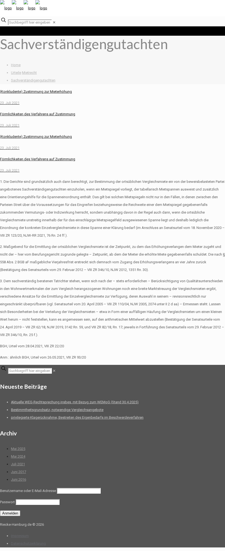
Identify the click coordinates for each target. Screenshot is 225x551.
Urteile (16, 73)
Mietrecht (29, 73)
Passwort (7, 502)
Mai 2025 (18, 449)
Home (16, 65)
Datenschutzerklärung (28, 543)
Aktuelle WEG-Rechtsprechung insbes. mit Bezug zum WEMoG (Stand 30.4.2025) (75, 402)
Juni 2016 (18, 479)
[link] (54, 22)
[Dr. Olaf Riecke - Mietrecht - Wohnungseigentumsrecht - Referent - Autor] (23, 8)
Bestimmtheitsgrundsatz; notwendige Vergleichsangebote (57, 410)
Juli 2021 (18, 464)
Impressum (20, 536)
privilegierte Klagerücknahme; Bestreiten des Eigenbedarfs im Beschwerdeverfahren (77, 417)
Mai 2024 (18, 456)
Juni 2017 (18, 472)
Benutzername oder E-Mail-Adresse (28, 491)
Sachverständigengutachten (33, 80)
